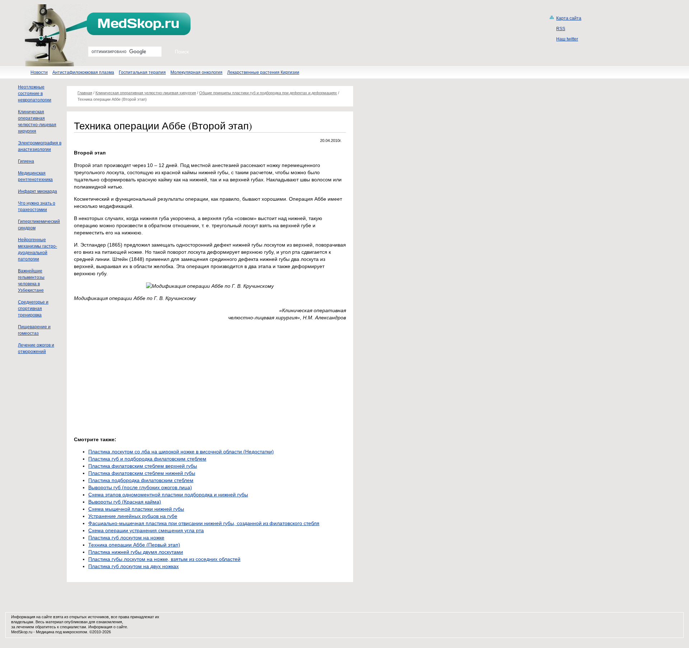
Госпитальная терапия (142, 72)
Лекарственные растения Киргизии (263, 72)
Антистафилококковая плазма (83, 72)
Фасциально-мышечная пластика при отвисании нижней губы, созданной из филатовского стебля (203, 523)
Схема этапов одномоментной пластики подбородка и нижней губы (168, 494)
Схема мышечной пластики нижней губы (136, 509)
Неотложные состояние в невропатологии (34, 94)
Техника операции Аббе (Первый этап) (134, 545)
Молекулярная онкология (196, 72)
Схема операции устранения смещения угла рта (146, 530)
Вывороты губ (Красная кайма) (124, 502)
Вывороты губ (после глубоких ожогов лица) (140, 487)
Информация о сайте (107, 627)
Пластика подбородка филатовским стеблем (140, 480)
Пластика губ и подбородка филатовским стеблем (147, 459)
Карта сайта (568, 18)
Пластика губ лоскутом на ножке (126, 537)
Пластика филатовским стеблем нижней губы (141, 473)
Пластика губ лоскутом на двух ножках (133, 566)
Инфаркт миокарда (37, 191)
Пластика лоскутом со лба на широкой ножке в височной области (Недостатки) (181, 451)
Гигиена (26, 161)
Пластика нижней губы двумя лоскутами (135, 552)
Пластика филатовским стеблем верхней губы (142, 466)
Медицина (45, 632)
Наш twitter (567, 39)
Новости (39, 72)
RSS (560, 28)
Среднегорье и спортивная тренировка (33, 309)
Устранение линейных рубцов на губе (132, 516)
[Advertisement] (134, 377)
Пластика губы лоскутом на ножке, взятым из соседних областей (164, 559)
